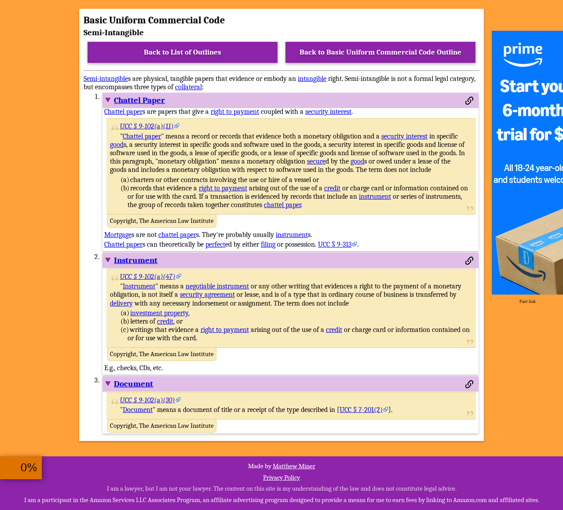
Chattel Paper (139, 100)
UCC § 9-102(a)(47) (148, 276)
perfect (215, 244)
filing (268, 244)
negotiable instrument (217, 286)
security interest (328, 112)
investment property (159, 313)
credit (332, 188)
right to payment (235, 112)
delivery (121, 303)
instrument (375, 196)
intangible (312, 79)
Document (133, 384)
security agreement (207, 295)
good (117, 145)
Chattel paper (123, 112)
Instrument (135, 260)
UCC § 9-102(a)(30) (147, 400)
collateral (188, 87)
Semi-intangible (106, 79)
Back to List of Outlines (182, 52)
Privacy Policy (281, 477)
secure (316, 161)
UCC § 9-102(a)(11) (147, 126)
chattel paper (282, 205)
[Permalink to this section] (469, 100)
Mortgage (118, 235)
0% (29, 467)
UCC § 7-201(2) (361, 410)
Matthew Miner (294, 466)
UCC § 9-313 (334, 244)
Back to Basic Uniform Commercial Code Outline (380, 52)
